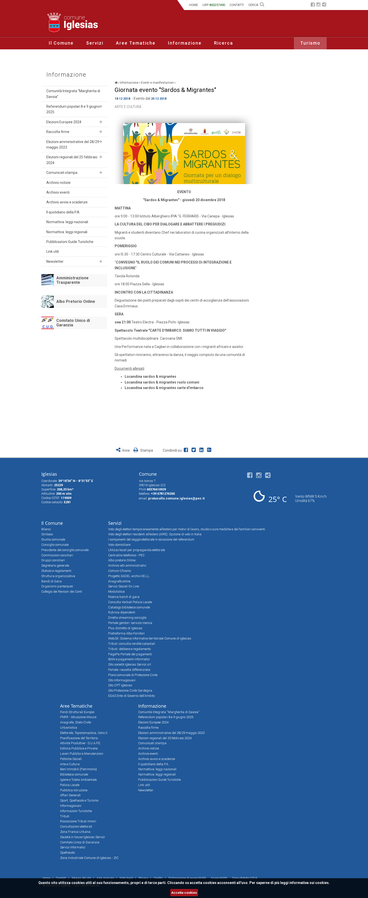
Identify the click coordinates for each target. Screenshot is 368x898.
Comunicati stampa (61, 173)
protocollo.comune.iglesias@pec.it (176, 498)
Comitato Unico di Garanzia (73, 322)
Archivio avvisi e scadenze (67, 202)
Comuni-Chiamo (119, 571)
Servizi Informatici (72, 847)
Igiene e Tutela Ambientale (78, 780)
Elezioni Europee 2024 (63, 122)
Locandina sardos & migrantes (150, 376)
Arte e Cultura (128, 107)
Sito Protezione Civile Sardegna (130, 690)
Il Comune (61, 43)
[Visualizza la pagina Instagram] (318, 5)
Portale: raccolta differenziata (129, 670)
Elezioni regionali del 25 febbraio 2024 (71, 160)
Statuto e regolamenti (56, 571)
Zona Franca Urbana (75, 832)
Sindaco (47, 534)
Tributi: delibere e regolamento (129, 649)
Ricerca (223, 43)
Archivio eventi (58, 192)
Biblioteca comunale (74, 774)
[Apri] (100, 106)
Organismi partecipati (57, 586)
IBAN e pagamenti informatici (129, 659)
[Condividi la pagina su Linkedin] (202, 450)
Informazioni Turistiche (76, 811)
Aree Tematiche (135, 43)
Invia (126, 450)
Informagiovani (70, 806)
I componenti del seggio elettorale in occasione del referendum (151, 539)
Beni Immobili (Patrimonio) (78, 769)
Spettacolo (67, 852)
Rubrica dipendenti (121, 612)
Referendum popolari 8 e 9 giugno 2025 (73, 109)
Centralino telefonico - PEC (126, 555)
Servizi (94, 43)
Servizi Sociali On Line (123, 586)
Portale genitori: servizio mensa (130, 623)
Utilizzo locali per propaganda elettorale (136, 550)
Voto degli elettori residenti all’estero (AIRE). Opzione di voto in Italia (155, 534)
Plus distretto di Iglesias (125, 628)
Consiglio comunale (55, 545)
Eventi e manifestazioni (157, 82)
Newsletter (55, 262)
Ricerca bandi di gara (123, 597)
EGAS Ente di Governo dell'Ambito (131, 696)
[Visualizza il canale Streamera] (324, 5)
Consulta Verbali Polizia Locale (130, 602)
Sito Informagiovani (121, 680)
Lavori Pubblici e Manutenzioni (81, 753)
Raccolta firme (57, 132)
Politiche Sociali (71, 759)
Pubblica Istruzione (73, 790)
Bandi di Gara (51, 581)
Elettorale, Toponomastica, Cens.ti (83, 733)
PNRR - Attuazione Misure (78, 717)
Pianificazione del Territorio (79, 738)
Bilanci (46, 529)
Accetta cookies (184, 892)
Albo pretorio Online (121, 560)
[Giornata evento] (184, 149)
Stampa (146, 450)
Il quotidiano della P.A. (63, 212)
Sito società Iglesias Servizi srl (129, 664)
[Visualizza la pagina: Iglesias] (116, 82)
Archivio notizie (58, 183)
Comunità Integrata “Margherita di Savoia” (73, 93)
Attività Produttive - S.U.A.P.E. (80, 743)
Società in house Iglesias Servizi (82, 837)
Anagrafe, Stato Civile (75, 722)
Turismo (310, 43)
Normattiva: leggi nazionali (67, 222)
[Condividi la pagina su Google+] (210, 450)
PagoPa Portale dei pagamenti (130, 654)
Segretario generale (55, 565)
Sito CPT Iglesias (120, 685)
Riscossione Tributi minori (78, 821)
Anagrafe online (119, 581)
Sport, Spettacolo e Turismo (79, 800)
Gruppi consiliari (53, 560)
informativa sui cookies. (309, 883)
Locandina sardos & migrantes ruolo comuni (162, 382)
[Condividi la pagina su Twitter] (195, 450)
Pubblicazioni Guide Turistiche (69, 242)
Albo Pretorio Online (75, 301)
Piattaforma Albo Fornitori (126, 633)
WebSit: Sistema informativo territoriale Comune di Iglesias (149, 638)
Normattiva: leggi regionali (66, 232)
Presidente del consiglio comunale (65, 550)
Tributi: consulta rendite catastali (131, 644)
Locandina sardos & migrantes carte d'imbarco (164, 388)
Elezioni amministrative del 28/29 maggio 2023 (72, 144)
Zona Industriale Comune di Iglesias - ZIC (89, 858)
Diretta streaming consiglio (127, 617)
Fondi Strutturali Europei (77, 712)
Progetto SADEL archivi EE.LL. (129, 576)
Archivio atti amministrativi (127, 565)
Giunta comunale (53, 539)
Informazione (185, 43)
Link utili (52, 251)
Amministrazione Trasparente (72, 280)
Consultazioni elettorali (76, 826)
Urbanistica (68, 727)
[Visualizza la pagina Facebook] (313, 5)
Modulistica (116, 591)
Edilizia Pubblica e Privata (79, 748)
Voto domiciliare (119, 545)
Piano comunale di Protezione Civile (132, 675)
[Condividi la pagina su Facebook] (187, 450)
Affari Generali (70, 795)
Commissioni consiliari (57, 555)
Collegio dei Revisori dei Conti (61, 591)
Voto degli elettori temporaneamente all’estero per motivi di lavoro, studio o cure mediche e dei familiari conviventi (186, 529)
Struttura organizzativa (58, 576)
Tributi (64, 816)
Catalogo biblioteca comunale (129, 607)
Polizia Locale (69, 785)
